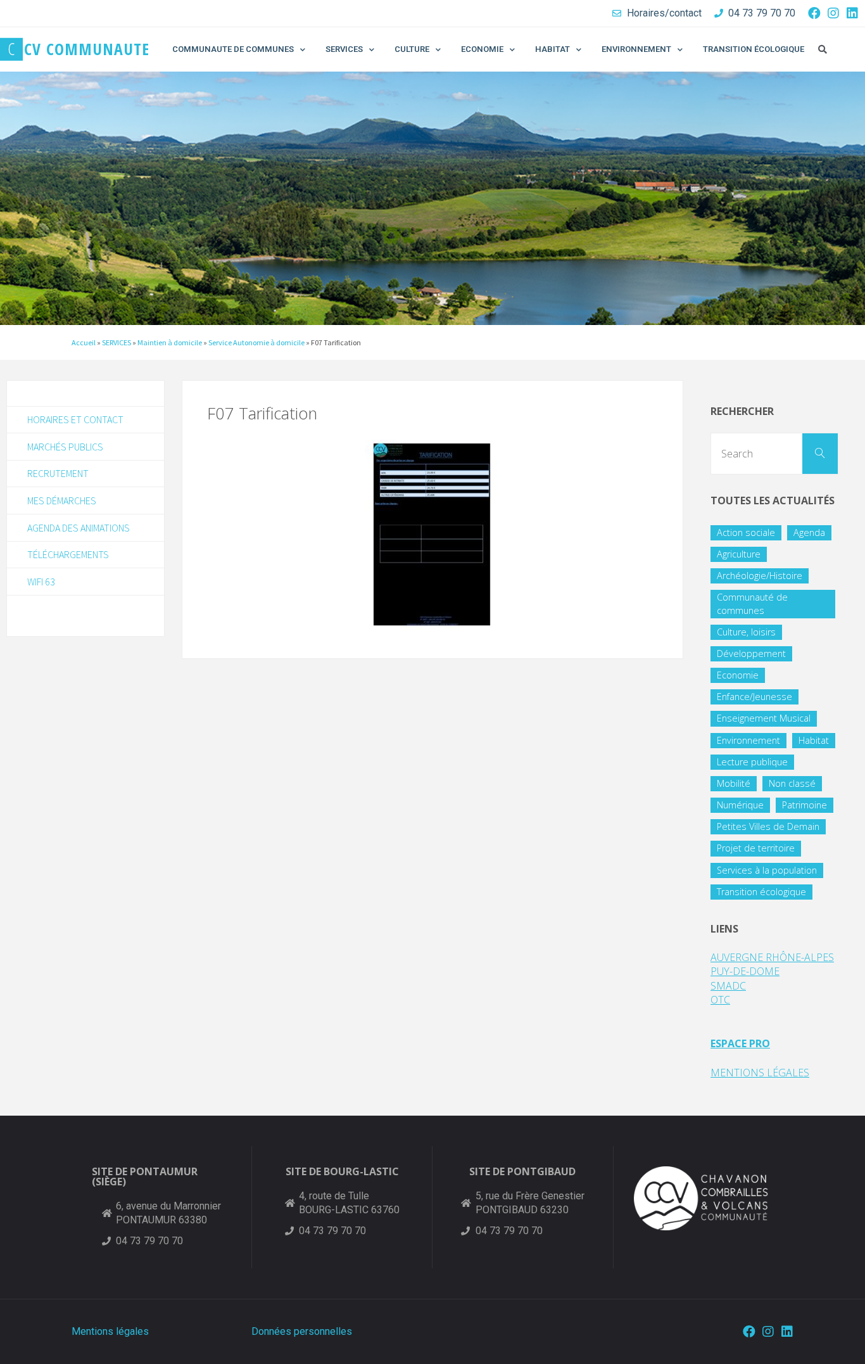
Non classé (792, 783)
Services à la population (767, 870)
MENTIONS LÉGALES (759, 1073)
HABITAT (552, 49)
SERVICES (344, 49)
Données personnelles (301, 1331)
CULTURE (412, 49)
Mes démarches (61, 500)
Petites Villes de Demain (768, 826)
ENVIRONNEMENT (636, 49)
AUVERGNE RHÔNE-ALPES (772, 957)
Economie (738, 675)
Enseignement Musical (764, 718)
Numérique (740, 805)
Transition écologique (761, 892)
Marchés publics (65, 446)
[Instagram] (833, 13)
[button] (822, 49)
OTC (720, 1000)
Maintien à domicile (169, 342)
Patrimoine (804, 805)
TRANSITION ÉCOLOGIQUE (753, 49)
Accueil (84, 342)
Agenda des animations (78, 527)
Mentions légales (110, 1331)
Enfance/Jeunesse (754, 697)
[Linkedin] (852, 13)
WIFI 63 (41, 581)
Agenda (809, 532)
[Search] (820, 453)
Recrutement (58, 473)
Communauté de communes (752, 603)
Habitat (814, 740)
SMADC (728, 986)
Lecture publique (752, 762)
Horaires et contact (75, 419)
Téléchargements (68, 554)
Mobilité (733, 783)
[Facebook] (814, 13)
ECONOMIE (482, 49)
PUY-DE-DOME (745, 971)
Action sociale (746, 532)
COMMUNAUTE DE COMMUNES (233, 49)
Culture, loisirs (746, 632)
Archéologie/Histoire (759, 576)
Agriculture (739, 554)
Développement (751, 653)
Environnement (748, 740)
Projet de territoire (756, 848)
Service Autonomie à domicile (256, 342)
